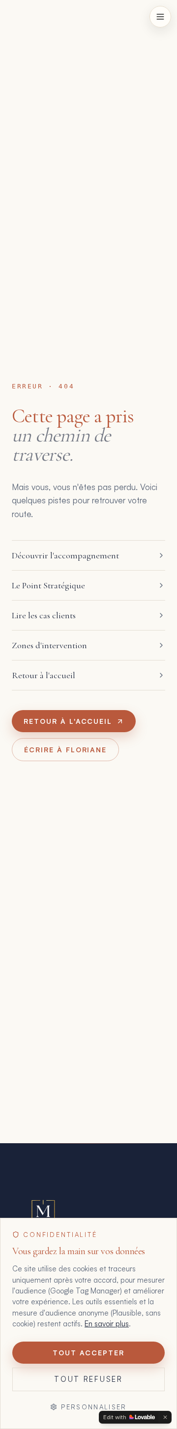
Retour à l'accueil (68, 721)
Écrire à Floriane (65, 749)
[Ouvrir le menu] (160, 16)
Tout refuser (88, 1379)
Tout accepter (88, 1352)
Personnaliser (93, 1407)
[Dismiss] (165, 1417)
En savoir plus (107, 1323)
